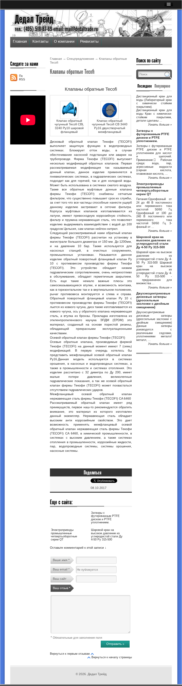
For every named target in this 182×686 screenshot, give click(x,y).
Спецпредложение (80, 58)
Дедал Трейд (34, 19)
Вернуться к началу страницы (111, 657)
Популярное (162, 86)
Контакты (40, 41)
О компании (64, 41)
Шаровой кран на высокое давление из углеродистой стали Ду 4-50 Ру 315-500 (107, 534)
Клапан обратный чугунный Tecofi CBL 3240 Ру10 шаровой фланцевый (69, 126)
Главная (20, 41)
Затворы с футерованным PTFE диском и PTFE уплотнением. (105, 517)
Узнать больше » (160, 124)
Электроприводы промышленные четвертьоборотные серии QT (64, 534)
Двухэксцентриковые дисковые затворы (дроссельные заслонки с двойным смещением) (153, 300)
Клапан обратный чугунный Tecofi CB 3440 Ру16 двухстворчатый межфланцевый (109, 126)
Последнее (144, 86)
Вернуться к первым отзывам (70, 653)
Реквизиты (89, 41)
